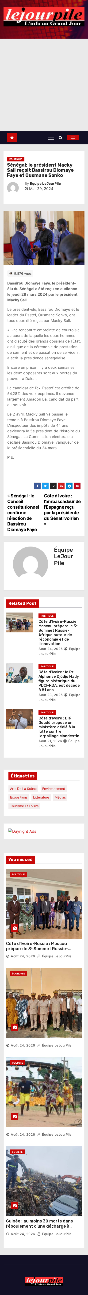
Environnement (53, 789)
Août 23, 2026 (50, 695)
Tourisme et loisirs (24, 806)
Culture (17, 1062)
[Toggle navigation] (51, 137)
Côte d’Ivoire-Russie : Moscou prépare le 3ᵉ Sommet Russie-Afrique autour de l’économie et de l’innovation (58, 632)
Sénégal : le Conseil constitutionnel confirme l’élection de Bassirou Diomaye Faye (23, 512)
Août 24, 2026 (50, 649)
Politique (15, 159)
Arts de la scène (23, 789)
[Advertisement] (44, 85)
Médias (60, 797)
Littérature (41, 797)
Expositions (18, 797)
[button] (62, 137)
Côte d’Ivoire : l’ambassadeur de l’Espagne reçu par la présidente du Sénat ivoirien (62, 507)
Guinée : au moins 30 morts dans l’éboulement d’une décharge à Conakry (39, 1226)
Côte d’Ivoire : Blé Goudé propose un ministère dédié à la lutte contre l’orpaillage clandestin (58, 727)
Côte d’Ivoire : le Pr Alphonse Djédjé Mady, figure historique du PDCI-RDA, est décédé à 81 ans (59, 681)
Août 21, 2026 (50, 741)
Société (17, 1151)
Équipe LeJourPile (45, 184)
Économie (18, 973)
